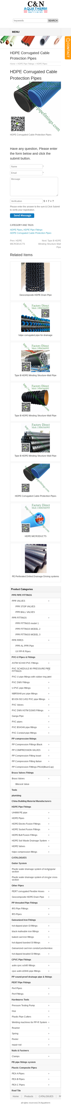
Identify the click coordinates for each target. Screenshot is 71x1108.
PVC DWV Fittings (21, 682)
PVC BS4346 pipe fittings (24, 727)
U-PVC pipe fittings (21, 688)
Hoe (14, 1011)
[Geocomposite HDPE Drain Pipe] (35, 291)
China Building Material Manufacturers (31, 801)
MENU (15, 31)
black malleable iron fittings (25, 931)
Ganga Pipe (18, 716)
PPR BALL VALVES (25, 612)
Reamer (16, 1028)
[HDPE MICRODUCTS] (35, 532)
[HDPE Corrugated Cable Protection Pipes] (35, 492)
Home (12, 64)
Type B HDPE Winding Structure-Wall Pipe (49, 243)
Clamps (15, 1056)
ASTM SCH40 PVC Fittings (25, 663)
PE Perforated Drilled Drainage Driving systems (35, 576)
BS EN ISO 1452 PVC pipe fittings (28, 699)
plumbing (16, 795)
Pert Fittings (17, 994)
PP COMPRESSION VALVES (26, 750)
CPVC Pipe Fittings (21, 959)
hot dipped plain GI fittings (25, 926)
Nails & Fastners (20, 1050)
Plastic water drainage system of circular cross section (34, 878)
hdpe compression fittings (24, 852)
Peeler (15, 1039)
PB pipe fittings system (24, 1062)
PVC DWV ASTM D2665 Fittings (27, 710)
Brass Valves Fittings (23, 773)
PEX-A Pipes (18, 1073)
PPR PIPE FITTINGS (22, 595)
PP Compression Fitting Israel (26, 755)
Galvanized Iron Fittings (24, 920)
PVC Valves (17, 705)
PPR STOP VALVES (25, 606)
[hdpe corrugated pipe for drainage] (35, 331)
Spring (15, 1033)
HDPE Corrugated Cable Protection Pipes (30, 233)
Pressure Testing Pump (23, 1005)
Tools (14, 790)
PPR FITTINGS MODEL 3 (27, 634)
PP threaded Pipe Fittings (25, 903)
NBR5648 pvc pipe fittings (25, 693)
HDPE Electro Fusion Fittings (26, 824)
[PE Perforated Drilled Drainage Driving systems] (35, 572)
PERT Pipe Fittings (21, 982)
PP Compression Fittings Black (27, 744)
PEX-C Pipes (18, 1085)
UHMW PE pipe (19, 812)
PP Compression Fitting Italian (27, 761)
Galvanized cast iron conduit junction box (32, 948)
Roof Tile (16, 1090)
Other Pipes (18, 885)
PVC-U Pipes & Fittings (23, 657)
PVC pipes (17, 721)
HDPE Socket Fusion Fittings (26, 829)
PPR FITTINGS (19, 617)
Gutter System (19, 863)
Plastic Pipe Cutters (21, 1016)
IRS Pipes (17, 914)
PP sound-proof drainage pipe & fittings (32, 977)
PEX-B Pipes (18, 1079)
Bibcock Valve (22, 784)
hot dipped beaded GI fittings (26, 954)
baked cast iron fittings (23, 937)
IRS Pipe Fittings (20, 908)
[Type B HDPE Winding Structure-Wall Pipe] (35, 371)
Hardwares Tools (20, 999)
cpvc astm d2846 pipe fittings (26, 971)
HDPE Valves (18, 846)
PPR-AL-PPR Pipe (24, 646)
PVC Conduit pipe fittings (24, 733)
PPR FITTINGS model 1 (27, 623)
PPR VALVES (18, 601)
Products (28, 1096)
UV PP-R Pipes (23, 651)
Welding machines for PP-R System (29, 1022)
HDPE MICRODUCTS (35, 536)
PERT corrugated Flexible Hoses (28, 891)
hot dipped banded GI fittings (26, 942)
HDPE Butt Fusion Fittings (24, 835)
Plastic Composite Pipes (24, 1068)
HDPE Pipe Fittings (25, 64)
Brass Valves (18, 778)
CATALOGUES (19, 857)
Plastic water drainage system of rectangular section (34, 870)
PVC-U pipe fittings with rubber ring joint (31, 677)
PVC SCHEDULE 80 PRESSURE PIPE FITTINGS (31, 669)
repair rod (16, 1045)
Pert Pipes (17, 988)
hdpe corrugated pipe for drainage (35, 335)
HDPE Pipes (41, 64)
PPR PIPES (17, 640)
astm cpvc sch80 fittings (23, 965)
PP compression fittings (24, 738)
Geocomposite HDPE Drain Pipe (35, 295)
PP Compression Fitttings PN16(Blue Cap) (33, 767)
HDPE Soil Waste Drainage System (29, 840)
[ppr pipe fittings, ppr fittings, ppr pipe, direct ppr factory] (36, 12)
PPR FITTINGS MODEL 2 (27, 629)
